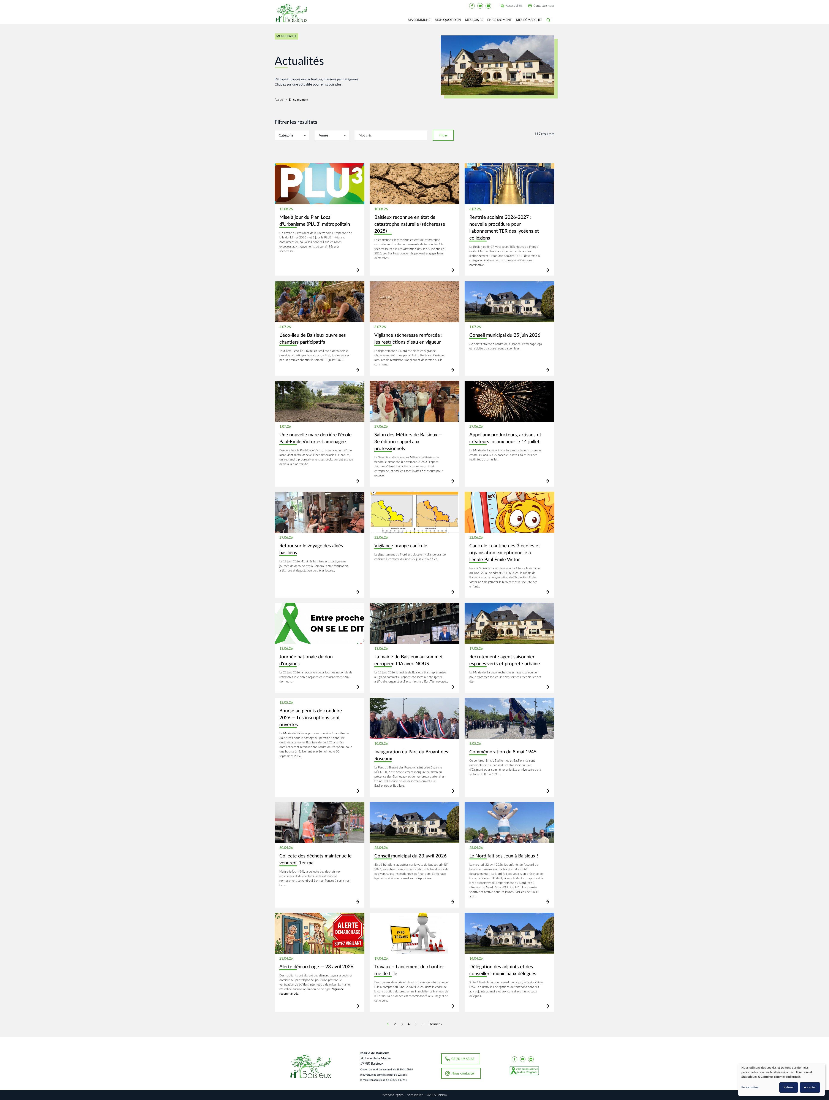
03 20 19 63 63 (462, 1059)
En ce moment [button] (499, 20)
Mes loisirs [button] (474, 20)
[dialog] (781, 1079)
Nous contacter (463, 1073)
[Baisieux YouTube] (480, 5)
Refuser (789, 1087)
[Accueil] (293, 16)
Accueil (279, 99)
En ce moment (298, 99)
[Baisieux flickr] (488, 5)
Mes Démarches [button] (529, 20)
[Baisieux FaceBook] (472, 5)
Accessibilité (514, 5)
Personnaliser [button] (750, 1087)
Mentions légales (392, 1095)
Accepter (810, 1087)
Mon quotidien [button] (448, 20)
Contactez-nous (543, 5)
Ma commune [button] (419, 20)
